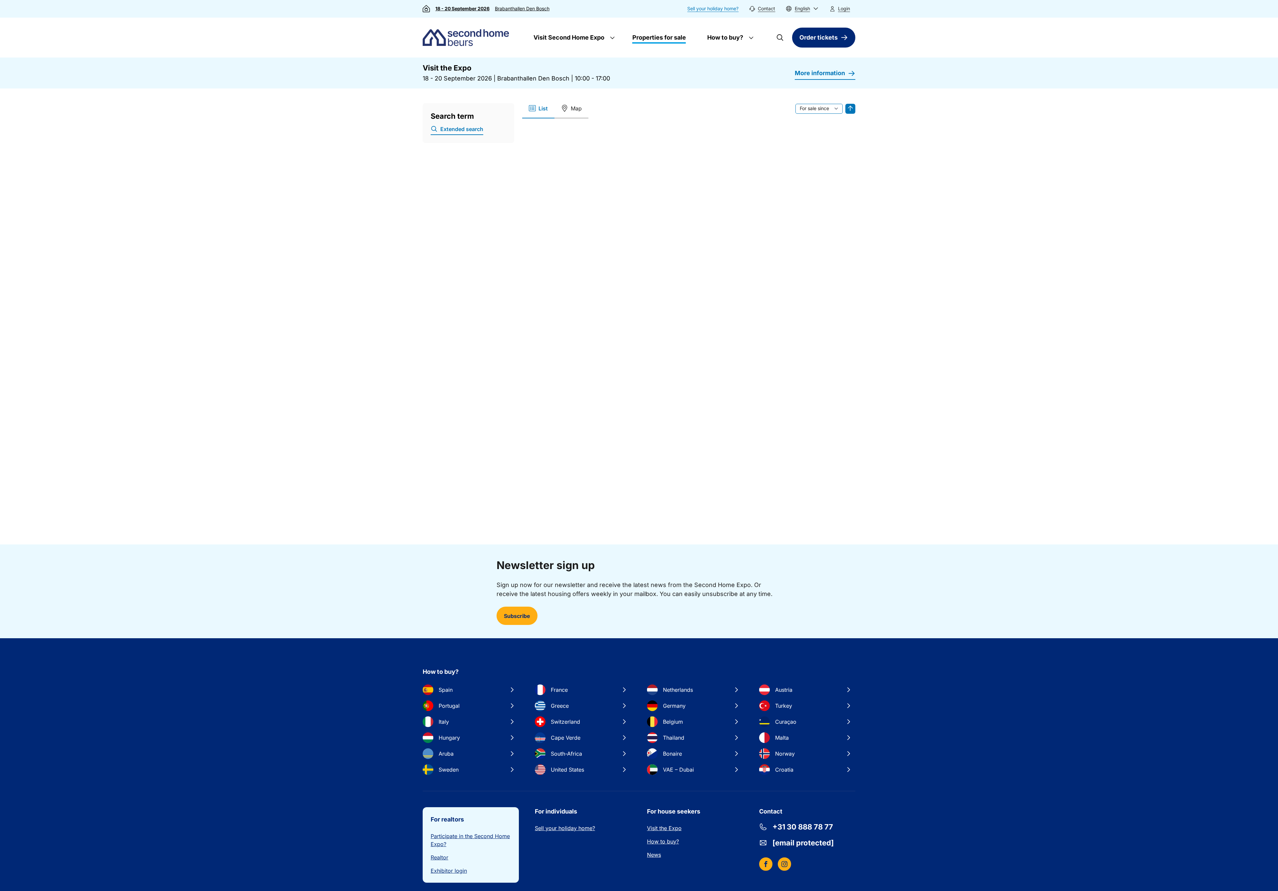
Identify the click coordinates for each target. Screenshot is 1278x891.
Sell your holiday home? (713, 8)
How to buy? (724, 37)
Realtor (439, 857)
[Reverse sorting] (850, 109)
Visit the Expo (664, 828)
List (543, 108)
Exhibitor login (449, 870)
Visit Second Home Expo (568, 37)
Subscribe (517, 616)
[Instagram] (784, 864)
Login (844, 8)
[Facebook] (765, 864)
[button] (802, 9)
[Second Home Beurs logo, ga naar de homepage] (467, 38)
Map (576, 108)
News (654, 854)
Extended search (461, 129)
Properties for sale (659, 37)
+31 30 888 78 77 (802, 826)
